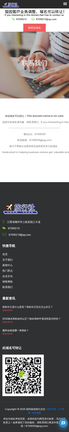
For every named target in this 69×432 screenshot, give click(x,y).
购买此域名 (34, 27)
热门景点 (7, 270)
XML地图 (36, 412)
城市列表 (51, 409)
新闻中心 (7, 265)
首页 (5, 254)
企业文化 (7, 276)
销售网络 (7, 281)
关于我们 (7, 259)
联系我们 (7, 287)
